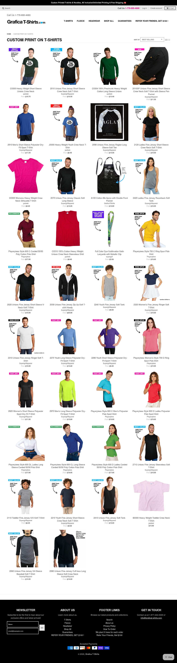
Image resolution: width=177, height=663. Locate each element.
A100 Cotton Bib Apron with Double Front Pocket (109, 199)
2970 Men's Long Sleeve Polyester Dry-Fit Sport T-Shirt (68, 412)
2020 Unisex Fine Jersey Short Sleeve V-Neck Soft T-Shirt (25, 306)
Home (9, 34)
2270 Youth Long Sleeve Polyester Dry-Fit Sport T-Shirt (67, 359)
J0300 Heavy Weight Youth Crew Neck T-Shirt (67, 146)
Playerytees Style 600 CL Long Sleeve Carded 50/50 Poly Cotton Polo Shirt (67, 466)
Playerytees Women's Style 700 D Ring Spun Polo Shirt (151, 359)
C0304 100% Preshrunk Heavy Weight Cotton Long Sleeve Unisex (109, 90)
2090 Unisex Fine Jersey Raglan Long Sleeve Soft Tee (109, 146)
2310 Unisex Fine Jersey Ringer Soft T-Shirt (26, 359)
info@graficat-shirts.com (151, 617)
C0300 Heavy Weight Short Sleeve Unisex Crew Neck (25, 90)
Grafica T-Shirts (92, 654)
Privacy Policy (109, 625)
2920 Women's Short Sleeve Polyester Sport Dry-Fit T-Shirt (25, 412)
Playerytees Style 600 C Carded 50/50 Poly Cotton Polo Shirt (25, 253)
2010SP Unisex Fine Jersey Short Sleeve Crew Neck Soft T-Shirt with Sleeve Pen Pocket (151, 91)
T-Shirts (68, 20)
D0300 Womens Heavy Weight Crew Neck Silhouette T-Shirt (25, 199)
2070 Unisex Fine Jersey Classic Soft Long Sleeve (68, 199)
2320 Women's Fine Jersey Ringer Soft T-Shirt (151, 306)
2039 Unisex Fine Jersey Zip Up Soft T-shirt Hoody (67, 306)
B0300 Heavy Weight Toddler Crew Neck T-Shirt (151, 519)
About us (109, 622)
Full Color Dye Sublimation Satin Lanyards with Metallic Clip (109, 253)
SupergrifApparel (67, 94)
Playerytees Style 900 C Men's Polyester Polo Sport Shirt (109, 412)
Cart (171, 8)
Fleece (80, 20)
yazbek (25, 94)
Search (109, 619)
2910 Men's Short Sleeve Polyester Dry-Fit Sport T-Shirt (26, 146)
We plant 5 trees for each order (109, 632)
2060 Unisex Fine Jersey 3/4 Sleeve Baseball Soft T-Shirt (25, 572)
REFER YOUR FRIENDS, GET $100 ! (152, 20)
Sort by (137, 40)
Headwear (94, 20)
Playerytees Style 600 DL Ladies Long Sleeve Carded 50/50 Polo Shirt (26, 466)
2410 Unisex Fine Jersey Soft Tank (109, 517)
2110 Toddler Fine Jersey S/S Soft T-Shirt (25, 517)
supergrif (109, 256)
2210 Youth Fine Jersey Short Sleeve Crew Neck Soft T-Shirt (67, 519)
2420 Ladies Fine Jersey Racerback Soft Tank (151, 199)
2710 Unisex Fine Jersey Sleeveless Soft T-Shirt (151, 466)
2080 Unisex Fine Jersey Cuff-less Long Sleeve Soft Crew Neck (68, 572)
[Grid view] (166, 40)
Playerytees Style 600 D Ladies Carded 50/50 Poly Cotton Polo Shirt (109, 466)
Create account (156, 8)
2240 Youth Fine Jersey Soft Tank (109, 304)
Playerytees (25, 256)
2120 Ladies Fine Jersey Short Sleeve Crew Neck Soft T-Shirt (151, 146)
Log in (144, 8)
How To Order (109, 629)
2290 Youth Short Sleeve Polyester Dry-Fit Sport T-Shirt (109, 359)
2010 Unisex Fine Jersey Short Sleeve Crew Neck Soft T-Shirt (67, 90)
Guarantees (124, 20)
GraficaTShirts (109, 203)
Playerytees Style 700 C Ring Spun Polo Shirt (151, 253)
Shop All (109, 20)
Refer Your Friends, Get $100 (109, 635)
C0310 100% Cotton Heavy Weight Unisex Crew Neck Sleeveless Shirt (67, 253)
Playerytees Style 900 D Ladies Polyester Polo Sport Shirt (151, 412)
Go (42, 628)
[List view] (169, 40)
